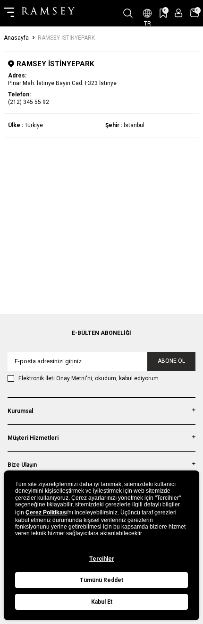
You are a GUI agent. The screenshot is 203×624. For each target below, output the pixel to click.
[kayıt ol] (179, 13)
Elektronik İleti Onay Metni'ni (55, 378)
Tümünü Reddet (101, 580)
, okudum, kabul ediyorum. (89, 378)
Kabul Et (101, 601)
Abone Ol (171, 361)
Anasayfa (16, 37)
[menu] (9, 13)
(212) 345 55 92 (28, 102)
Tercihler (101, 559)
